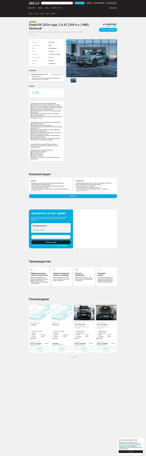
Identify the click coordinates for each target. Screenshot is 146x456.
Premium (51, 57)
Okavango (75, 305)
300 (30, 305)
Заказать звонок (112, 3)
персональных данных (62, 245)
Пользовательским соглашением (127, 444)
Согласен (131, 451)
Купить (91, 368)
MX (52, 305)
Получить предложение (108, 29)
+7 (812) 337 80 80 (99, 3)
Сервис (40, 8)
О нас (59, 8)
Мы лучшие (79, 3)
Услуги (47, 8)
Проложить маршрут (39, 230)
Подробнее (40, 348)
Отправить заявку (50, 242)
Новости (54, 8)
